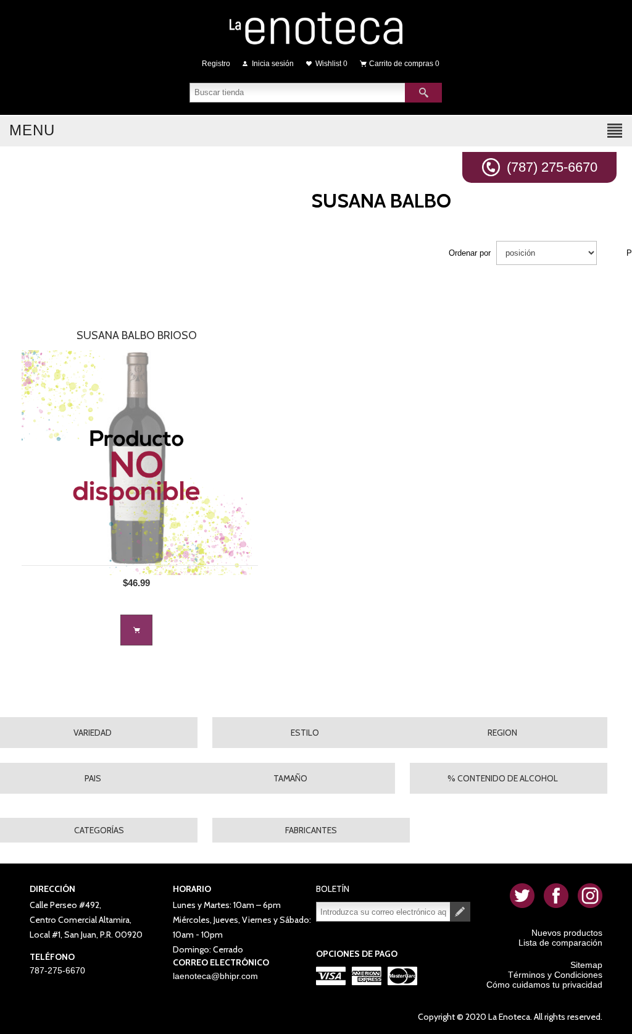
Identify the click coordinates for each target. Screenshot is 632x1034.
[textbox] (297, 93)
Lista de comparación (560, 943)
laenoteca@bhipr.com (215, 976)
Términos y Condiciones (555, 975)
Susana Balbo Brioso (137, 335)
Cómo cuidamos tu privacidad (544, 985)
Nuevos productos (566, 933)
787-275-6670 (57, 970)
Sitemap (586, 965)
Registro (216, 63)
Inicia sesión (273, 63)
